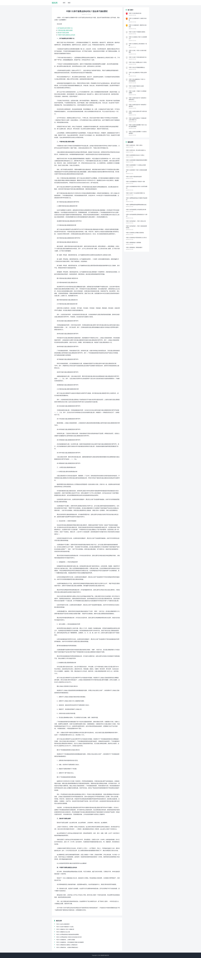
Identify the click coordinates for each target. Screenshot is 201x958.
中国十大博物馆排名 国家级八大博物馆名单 (66, 945)
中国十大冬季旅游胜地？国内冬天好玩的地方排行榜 (68, 937)
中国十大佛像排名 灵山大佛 (63, 932)
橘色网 (54, 2)
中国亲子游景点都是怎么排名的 (66, 35)
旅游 (69, 3)
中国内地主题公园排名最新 (65, 30)
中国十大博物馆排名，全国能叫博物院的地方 (67, 947)
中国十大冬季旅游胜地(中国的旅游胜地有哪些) (67, 934)
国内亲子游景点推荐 (63, 32)
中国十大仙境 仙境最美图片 (63, 924)
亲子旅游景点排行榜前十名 (65, 28)
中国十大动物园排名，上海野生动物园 (65, 939)
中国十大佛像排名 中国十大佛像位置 (65, 929)
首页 (64, 3)
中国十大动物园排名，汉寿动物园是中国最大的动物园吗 (70, 942)
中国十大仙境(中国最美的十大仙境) (64, 926)
